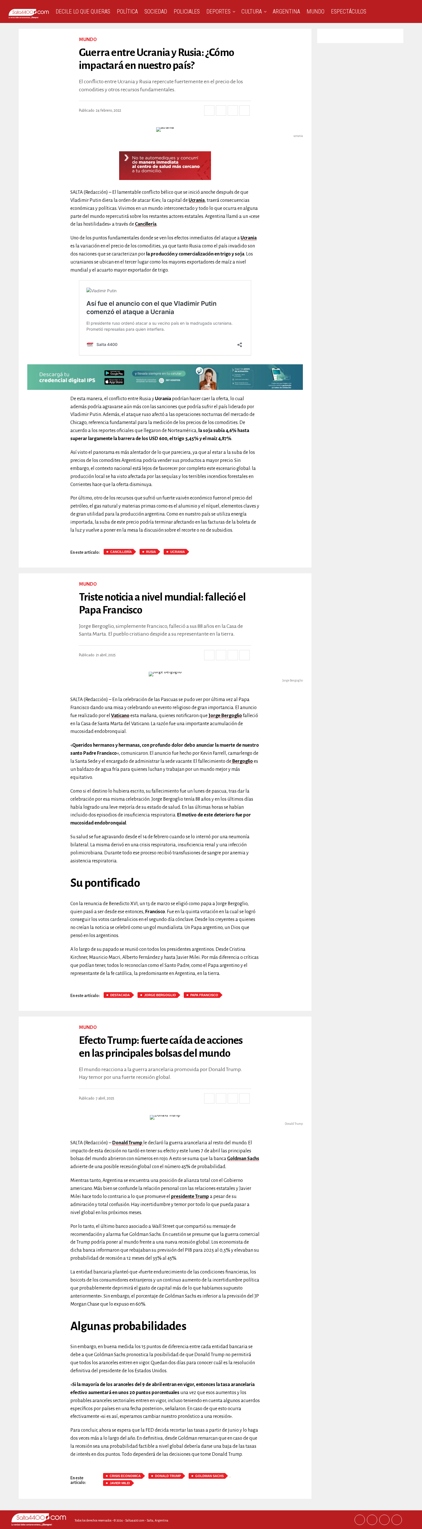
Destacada (120, 995)
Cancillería (145, 224)
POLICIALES (187, 11)
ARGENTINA (286, 11)
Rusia (151, 551)
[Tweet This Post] (221, 110)
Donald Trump (168, 1476)
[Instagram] (384, 1520)
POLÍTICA (127, 11)
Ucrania (197, 200)
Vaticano (120, 715)
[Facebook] (360, 1520)
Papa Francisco (204, 995)
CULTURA (251, 11)
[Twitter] (372, 1520)
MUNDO (315, 11)
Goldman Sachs (243, 1158)
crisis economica (125, 1476)
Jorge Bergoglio (225, 715)
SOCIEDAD (155, 11)
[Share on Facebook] (209, 110)
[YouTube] (397, 1520)
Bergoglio (242, 761)
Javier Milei (120, 1483)
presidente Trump (190, 1196)
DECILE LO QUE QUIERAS (83, 11)
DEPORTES (218, 11)
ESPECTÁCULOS (348, 11)
